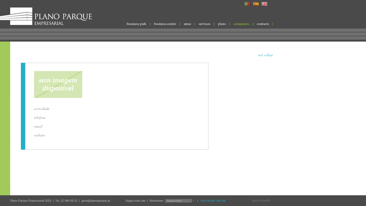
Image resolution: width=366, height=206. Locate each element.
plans (222, 23)
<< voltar (265, 54)
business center (165, 23)
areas (187, 23)
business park (136, 23)
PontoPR (264, 200)
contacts (263, 23)
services (204, 23)
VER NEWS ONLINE (213, 200)
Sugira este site (135, 200)
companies (241, 23)
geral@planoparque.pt (95, 200)
